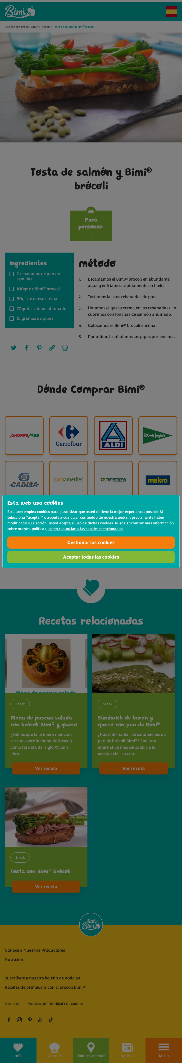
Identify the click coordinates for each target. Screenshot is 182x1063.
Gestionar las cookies (91, 542)
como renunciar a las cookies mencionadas (85, 529)
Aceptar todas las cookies (91, 557)
